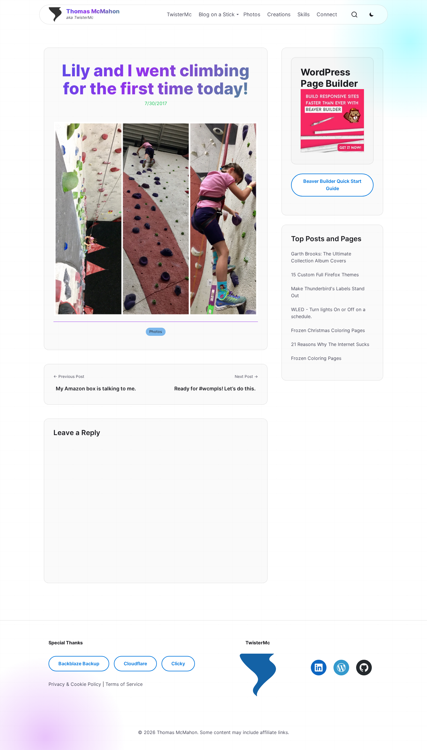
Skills (303, 14)
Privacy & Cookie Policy (75, 684)
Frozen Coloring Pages (316, 358)
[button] (155, 218)
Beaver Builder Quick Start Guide (332, 184)
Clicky (178, 663)
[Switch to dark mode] (371, 14)
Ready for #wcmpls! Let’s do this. (215, 388)
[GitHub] (364, 667)
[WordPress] (341, 667)
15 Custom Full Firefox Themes (325, 274)
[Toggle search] (354, 14)
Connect (327, 14)
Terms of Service (124, 684)
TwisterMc (179, 14)
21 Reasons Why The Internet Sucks (330, 344)
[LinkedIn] (318, 667)
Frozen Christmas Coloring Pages (328, 330)
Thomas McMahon (93, 11)
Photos (251, 14)
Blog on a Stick (217, 14)
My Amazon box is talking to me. (96, 388)
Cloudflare (135, 663)
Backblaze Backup (78, 663)
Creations (278, 14)
